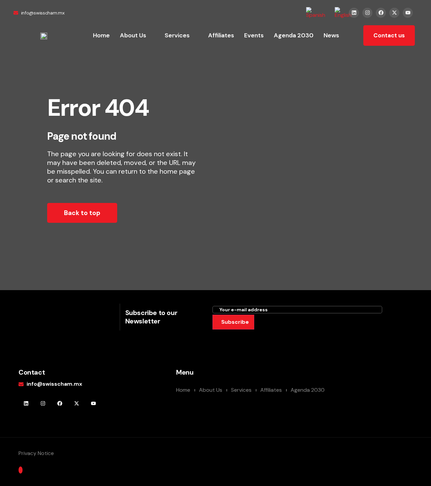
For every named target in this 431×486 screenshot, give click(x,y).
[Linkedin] (354, 13)
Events (254, 35)
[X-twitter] (394, 13)
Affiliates (221, 35)
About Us (133, 35)
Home (101, 35)
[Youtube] (408, 13)
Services (177, 35)
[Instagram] (367, 13)
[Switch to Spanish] (316, 12)
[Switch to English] (343, 12)
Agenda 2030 (293, 35)
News (331, 35)
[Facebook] (381, 13)
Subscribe (235, 321)
